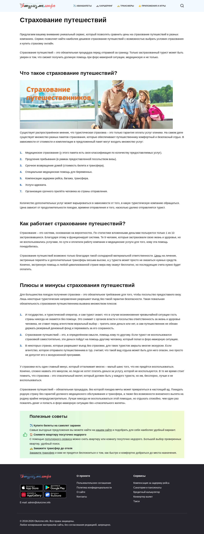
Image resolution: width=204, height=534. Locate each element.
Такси (136, 501)
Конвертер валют (143, 496)
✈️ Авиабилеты (82, 6)
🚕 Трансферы (125, 6)
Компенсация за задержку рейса (151, 483)
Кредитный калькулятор (146, 492)
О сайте (81, 492)
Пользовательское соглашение (94, 483)
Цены (157, 255)
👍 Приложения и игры (152, 6)
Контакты (82, 496)
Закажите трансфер (42, 452)
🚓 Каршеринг (104, 6)
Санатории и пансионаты (147, 487)
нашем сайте (104, 430)
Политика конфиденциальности (94, 487)
